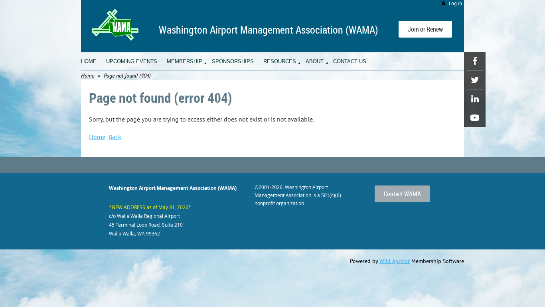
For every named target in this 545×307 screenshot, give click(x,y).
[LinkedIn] (475, 99)
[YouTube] (475, 117)
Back (115, 137)
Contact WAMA (402, 193)
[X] (475, 80)
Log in (455, 3)
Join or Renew (425, 29)
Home (87, 75)
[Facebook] (475, 61)
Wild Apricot (394, 261)
